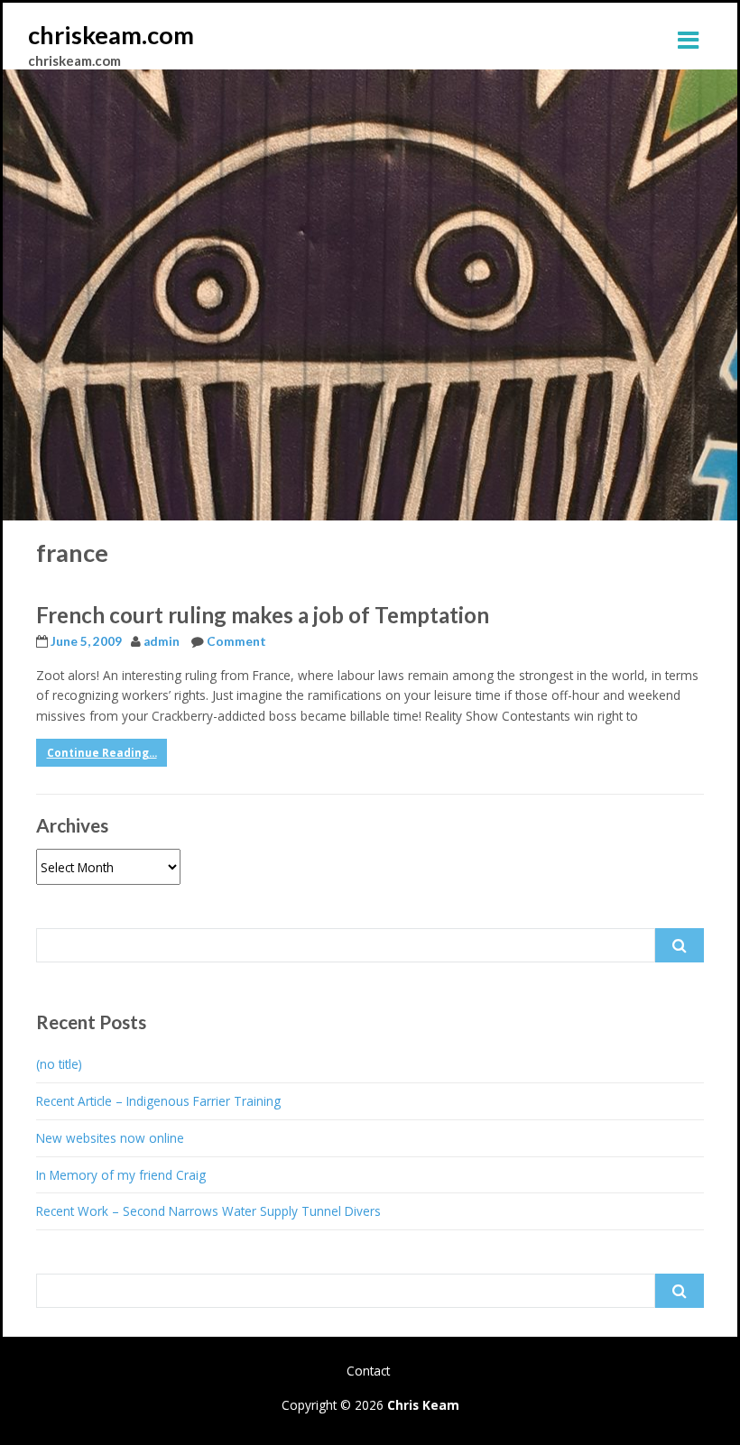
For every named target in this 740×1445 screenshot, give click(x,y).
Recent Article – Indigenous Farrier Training (158, 1100)
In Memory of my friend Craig (121, 1174)
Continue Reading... (102, 752)
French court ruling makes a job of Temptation (262, 615)
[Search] (679, 945)
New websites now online (110, 1137)
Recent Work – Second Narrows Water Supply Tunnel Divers (208, 1211)
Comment (236, 641)
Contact (368, 1370)
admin (161, 641)
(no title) (59, 1063)
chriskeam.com (111, 35)
